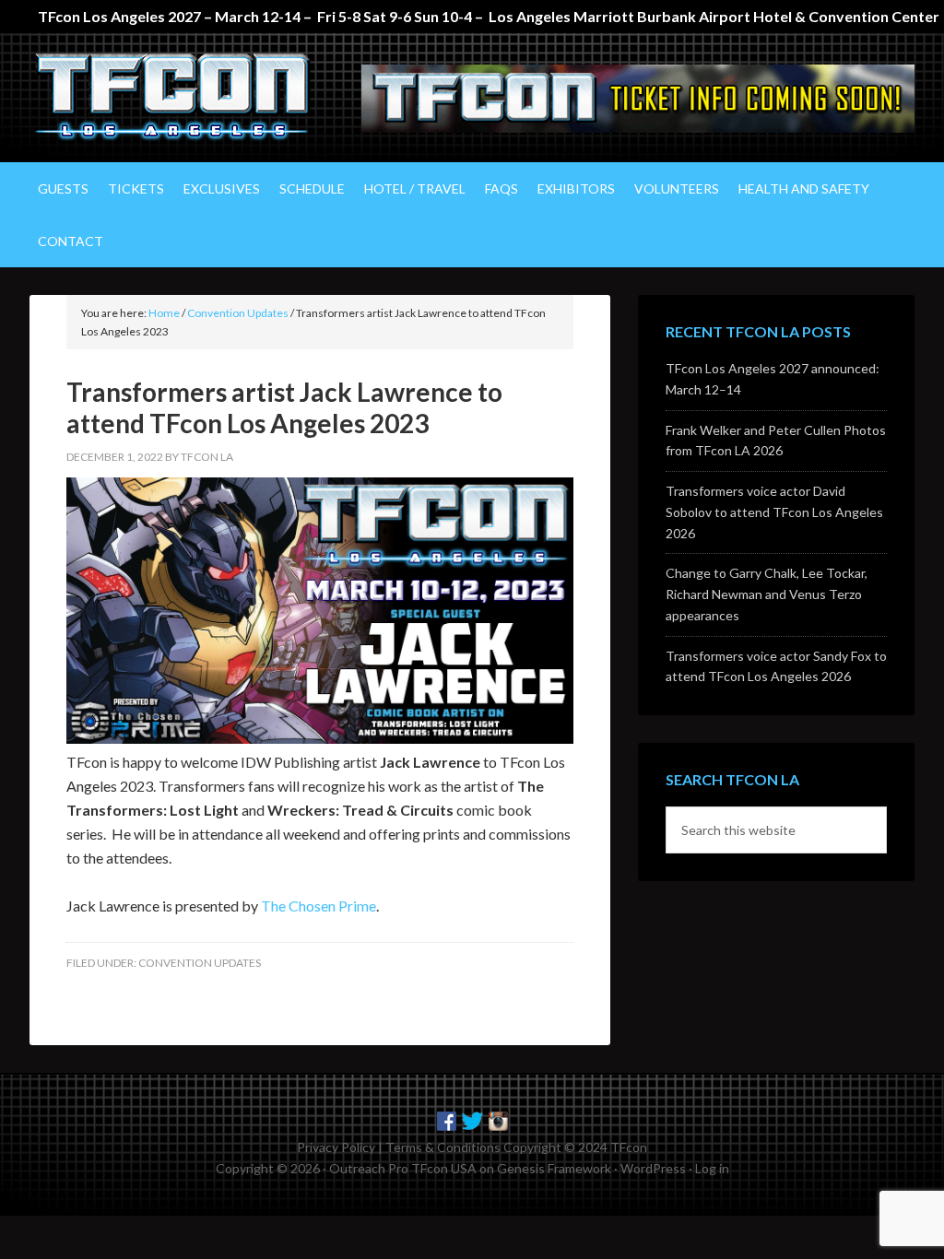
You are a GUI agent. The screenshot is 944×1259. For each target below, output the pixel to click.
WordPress (653, 1168)
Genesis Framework (554, 1168)
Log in (712, 1168)
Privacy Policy (336, 1147)
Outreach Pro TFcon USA (403, 1168)
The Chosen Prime (318, 905)
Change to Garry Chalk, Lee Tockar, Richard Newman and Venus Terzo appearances (766, 594)
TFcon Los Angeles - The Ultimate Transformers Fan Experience (186, 98)
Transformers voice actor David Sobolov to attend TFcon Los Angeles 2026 (774, 512)
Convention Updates (199, 963)
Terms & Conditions (443, 1147)
